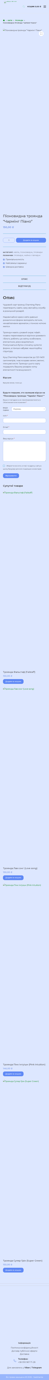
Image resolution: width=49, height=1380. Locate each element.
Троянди (38, 252)
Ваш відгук (9, 438)
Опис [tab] (24, 279)
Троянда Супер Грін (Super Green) (22, 1260)
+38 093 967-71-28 (26, 1362)
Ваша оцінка (6, 409)
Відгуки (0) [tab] (24, 286)
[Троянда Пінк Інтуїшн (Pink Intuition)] (24, 973)
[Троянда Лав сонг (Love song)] (24, 776)
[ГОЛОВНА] (4, 20)
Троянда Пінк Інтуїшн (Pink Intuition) (24, 1064)
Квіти (16, 252)
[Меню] (45, 6)
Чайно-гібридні (32, 255)
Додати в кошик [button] (13, 681)
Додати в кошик (31, 240)
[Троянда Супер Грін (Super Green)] (24, 1169)
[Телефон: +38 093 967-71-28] (14, 1360)
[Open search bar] (24, 6)
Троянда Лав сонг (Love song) (20, 868)
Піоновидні (26, 252)
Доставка (24, 1354)
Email (6, 427)
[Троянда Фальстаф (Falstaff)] (24, 580)
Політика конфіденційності (24, 1348)
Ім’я (5, 416)
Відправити (11, 475)
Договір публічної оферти (24, 1351)
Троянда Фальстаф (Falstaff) (19, 672)
